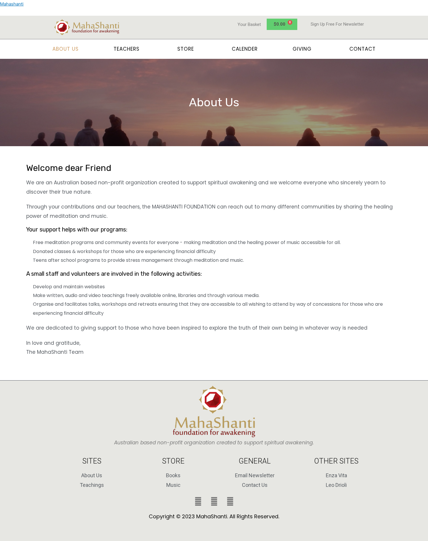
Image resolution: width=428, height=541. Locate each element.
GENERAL (255, 461)
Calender (245, 48)
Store (185, 48)
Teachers (126, 48)
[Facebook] (198, 501)
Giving (302, 48)
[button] (128, 49)
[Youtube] (230, 501)
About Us (65, 48)
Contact (362, 48)
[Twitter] (214, 501)
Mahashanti (12, 4)
